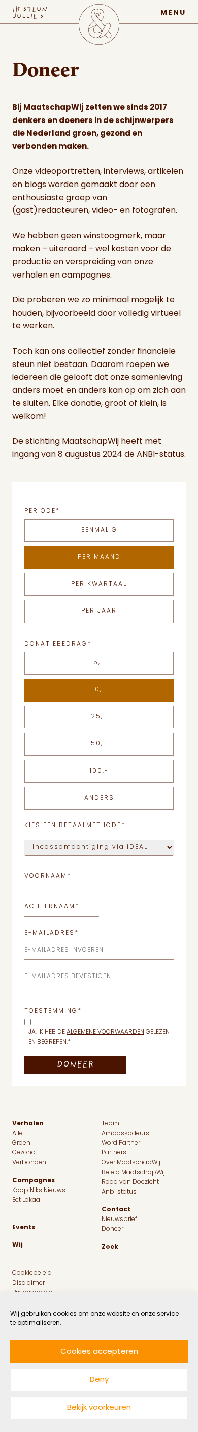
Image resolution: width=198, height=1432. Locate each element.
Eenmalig (99, 530)
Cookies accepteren (99, 1352)
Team (110, 1124)
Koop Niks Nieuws (38, 1190)
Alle (17, 1134)
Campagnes (33, 1181)
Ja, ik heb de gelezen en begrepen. (99, 1037)
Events (23, 1228)
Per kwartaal (99, 584)
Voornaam (47, 876)
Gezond (24, 1153)
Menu (173, 13)
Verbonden (29, 1163)
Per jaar (99, 611)
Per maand (99, 557)
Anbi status (119, 1192)
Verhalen (28, 1124)
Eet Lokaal (27, 1200)
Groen (21, 1143)
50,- (99, 744)
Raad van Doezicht (130, 1182)
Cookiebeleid (32, 1273)
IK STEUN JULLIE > (29, 13)
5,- (99, 663)
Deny (99, 1380)
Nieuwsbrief (119, 1219)
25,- (99, 717)
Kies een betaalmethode (74, 825)
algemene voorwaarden (105, 1032)
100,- (99, 771)
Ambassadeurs (125, 1134)
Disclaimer (28, 1283)
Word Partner (121, 1143)
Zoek (110, 1247)
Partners (114, 1153)
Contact (116, 1210)
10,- (99, 690)
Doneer (112, 1229)
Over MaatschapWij (131, 1163)
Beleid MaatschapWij (133, 1173)
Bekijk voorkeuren (99, 1408)
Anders (99, 798)
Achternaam (51, 907)
